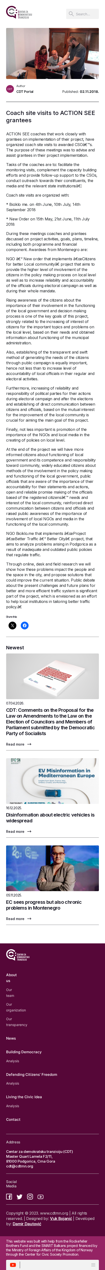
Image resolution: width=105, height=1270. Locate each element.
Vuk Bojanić (61, 1218)
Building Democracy (24, 1052)
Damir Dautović (27, 1223)
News (11, 1038)
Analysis (12, 1061)
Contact (13, 1119)
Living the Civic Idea (24, 1097)
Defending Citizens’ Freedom (31, 1074)
